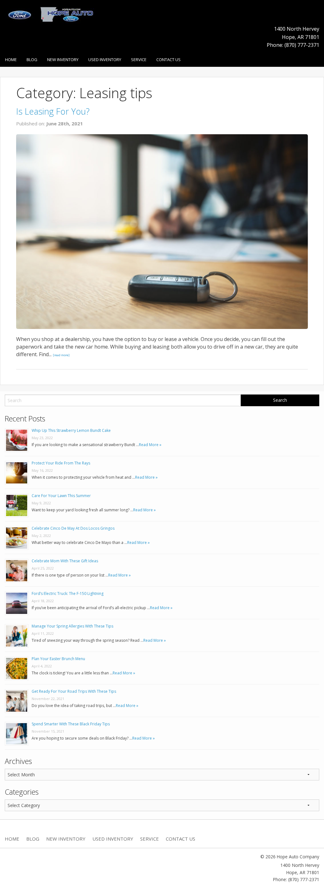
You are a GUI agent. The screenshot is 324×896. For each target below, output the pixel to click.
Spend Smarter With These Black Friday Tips (71, 724)
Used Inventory (104, 59)
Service (138, 59)
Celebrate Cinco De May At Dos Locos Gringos (73, 528)
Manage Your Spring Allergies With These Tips (72, 626)
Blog (32, 59)
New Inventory (62, 59)
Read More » (150, 444)
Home (11, 59)
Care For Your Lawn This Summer (61, 495)
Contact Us (168, 59)
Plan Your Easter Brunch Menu (58, 658)
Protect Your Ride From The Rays (61, 463)
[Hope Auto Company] (50, 13)
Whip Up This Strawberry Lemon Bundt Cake (71, 430)
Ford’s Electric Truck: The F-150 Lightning (67, 593)
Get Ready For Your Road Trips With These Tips (74, 691)
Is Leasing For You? (53, 111)
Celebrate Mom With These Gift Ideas (65, 561)
